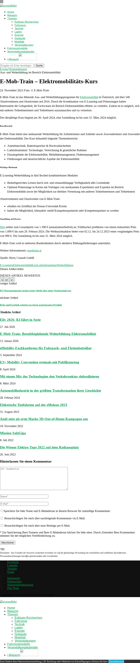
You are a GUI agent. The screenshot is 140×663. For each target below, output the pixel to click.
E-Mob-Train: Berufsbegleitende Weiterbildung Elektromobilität (48, 334)
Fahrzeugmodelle (17, 48)
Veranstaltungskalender (20, 51)
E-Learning (6, 265)
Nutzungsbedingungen (20, 584)
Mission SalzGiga (13, 433)
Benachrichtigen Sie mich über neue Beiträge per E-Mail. (37, 525)
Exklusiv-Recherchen (27, 21)
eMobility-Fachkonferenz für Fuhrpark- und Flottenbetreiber (46, 348)
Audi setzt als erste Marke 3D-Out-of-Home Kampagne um (44, 419)
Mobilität (19, 41)
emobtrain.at (34, 250)
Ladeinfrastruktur (47, 265)
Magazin (12, 15)
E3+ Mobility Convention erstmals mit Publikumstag (39, 362)
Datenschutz (14, 581)
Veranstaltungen (24, 44)
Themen (12, 18)
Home (10, 11)
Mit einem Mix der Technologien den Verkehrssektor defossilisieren (49, 376)
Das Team (13, 588)
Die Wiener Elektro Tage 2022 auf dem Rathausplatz (39, 447)
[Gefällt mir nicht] (12, 279)
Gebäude (20, 38)
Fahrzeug (20, 25)
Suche (39, 65)
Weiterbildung (65, 265)
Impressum (13, 578)
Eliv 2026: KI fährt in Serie (20, 320)
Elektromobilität (89, 97)
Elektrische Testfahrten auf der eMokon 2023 (33, 405)
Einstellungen (116, 661)
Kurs (34, 265)
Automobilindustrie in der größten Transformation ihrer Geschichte (50, 390)
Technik (19, 28)
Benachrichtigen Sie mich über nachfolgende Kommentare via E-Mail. (44, 518)
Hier (3, 227)
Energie (19, 34)
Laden (18, 31)
